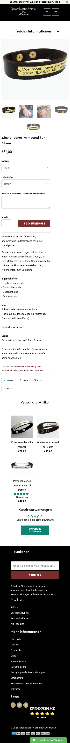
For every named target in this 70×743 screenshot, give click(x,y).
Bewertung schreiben (35, 530)
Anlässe (15, 607)
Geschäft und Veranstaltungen (26, 683)
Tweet (10, 380)
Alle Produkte (17, 624)
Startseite (15, 689)
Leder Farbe (7, 177)
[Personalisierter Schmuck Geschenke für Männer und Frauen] (24, 14)
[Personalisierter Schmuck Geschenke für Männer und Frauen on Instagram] (25, 705)
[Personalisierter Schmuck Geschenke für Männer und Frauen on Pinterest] (19, 705)
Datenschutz (17, 678)
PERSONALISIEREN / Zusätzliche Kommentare (23, 193)
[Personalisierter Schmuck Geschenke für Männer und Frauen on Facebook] (13, 705)
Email (9, 388)
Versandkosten (18, 661)
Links (13, 655)
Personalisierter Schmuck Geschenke (37, 727)
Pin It (39, 380)
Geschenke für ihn (20, 612)
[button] (21, 493)
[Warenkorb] (55, 12)
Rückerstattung (18, 667)
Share (25, 380)
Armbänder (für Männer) (25, 366)
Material (5, 161)
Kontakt (15, 644)
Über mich (16, 639)
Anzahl (4, 217)
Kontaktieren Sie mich (49, 740)
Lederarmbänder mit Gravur (30, 370)
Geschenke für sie (19, 618)
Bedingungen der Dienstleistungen (28, 672)
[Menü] (47, 12)
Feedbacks (16, 650)
